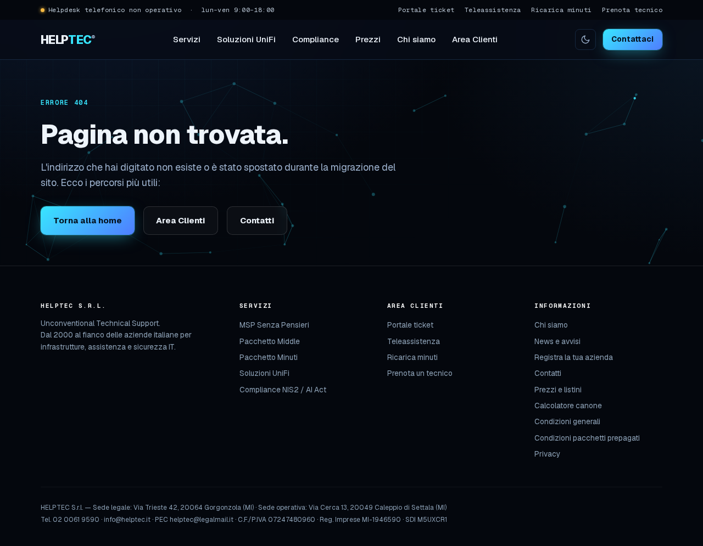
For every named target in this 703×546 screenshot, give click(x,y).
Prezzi (368, 39)
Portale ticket (426, 9)
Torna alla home (87, 220)
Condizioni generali (567, 421)
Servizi (186, 39)
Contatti (257, 220)
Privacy (547, 454)
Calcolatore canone (568, 405)
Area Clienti (475, 39)
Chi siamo (416, 39)
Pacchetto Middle (269, 341)
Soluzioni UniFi (246, 39)
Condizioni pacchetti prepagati (587, 438)
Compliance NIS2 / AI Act (282, 390)
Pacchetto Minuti (268, 357)
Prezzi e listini (558, 390)
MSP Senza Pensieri (274, 325)
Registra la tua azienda (573, 357)
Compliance (315, 39)
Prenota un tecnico (420, 373)
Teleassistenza (493, 9)
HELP (68, 39)
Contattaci (632, 39)
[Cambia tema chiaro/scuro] (585, 39)
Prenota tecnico (632, 9)
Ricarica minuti (561, 9)
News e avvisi (557, 341)
